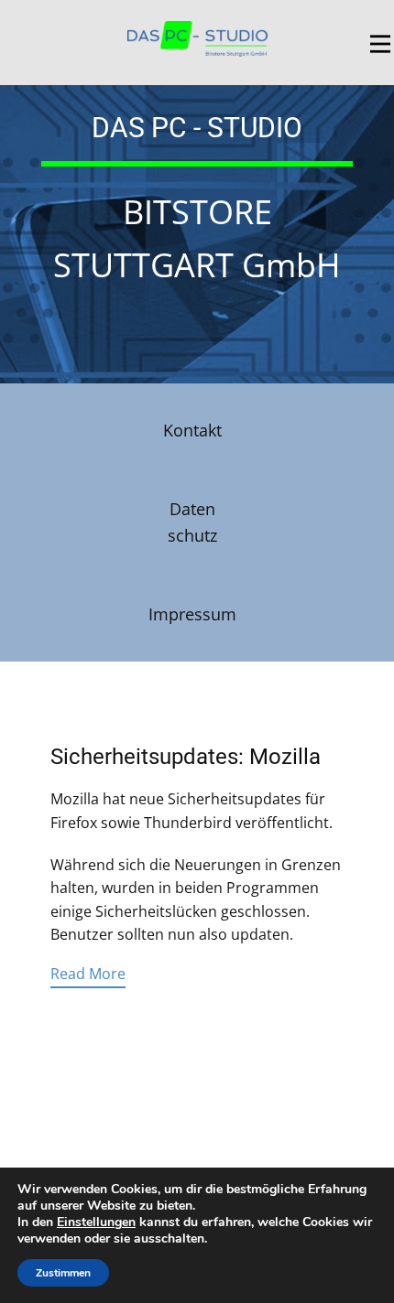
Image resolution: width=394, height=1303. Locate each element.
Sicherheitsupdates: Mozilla (185, 757)
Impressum (192, 614)
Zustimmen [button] (63, 1272)
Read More (88, 974)
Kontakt (192, 430)
